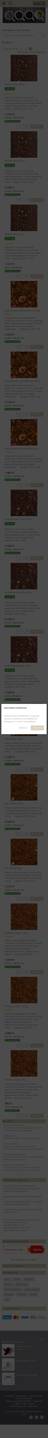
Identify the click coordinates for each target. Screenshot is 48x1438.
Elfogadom (38, 728)
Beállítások (23, 728)
